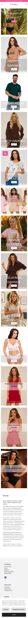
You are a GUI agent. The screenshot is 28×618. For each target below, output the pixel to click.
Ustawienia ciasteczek (18, 609)
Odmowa (6, 609)
